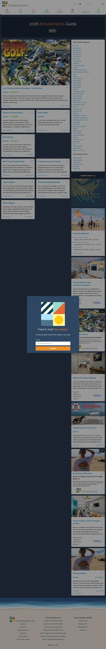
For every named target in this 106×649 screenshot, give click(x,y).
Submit (53, 348)
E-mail (38, 340)
